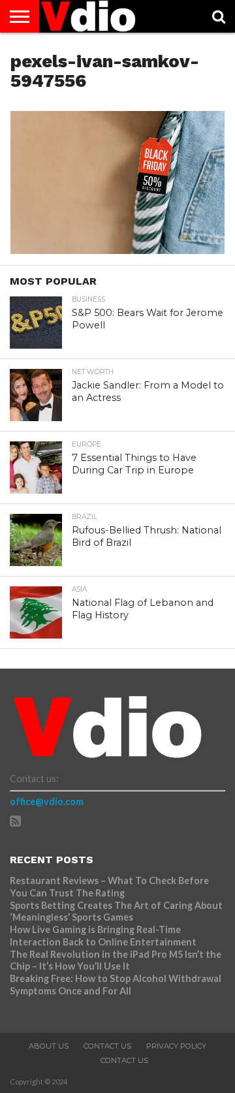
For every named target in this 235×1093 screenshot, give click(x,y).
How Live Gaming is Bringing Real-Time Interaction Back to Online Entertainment (104, 935)
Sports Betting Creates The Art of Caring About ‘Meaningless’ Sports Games (116, 911)
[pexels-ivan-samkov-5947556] (117, 250)
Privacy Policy (176, 1046)
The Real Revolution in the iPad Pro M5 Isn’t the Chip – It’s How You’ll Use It (115, 960)
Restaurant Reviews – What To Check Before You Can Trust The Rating (109, 886)
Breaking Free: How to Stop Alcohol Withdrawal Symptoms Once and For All (115, 984)
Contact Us (107, 1046)
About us (49, 1046)
